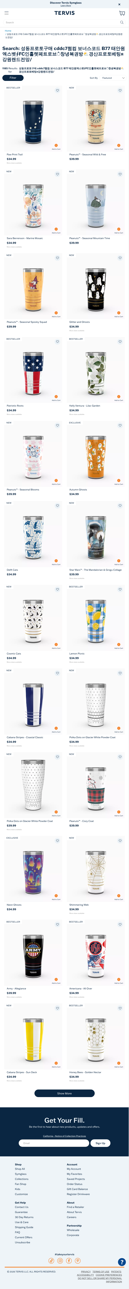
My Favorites (74, 1174)
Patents (116, 1271)
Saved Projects (76, 1179)
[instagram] (60, 1261)
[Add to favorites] (57, 90)
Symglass (20, 1174)
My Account (74, 1169)
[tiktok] (51, 1261)
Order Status (74, 1184)
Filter (13, 77)
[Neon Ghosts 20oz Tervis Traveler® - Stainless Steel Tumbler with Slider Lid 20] (33, 869)
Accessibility (85, 1275)
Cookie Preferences (109, 1275)
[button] (100, 4)
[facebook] (69, 1261)
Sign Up (100, 1143)
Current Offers (23, 1237)
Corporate (73, 1235)
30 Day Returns (24, 1217)
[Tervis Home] (64, 13)
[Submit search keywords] (121, 22)
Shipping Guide (24, 1227)
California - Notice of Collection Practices (64, 1136)
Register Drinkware (78, 1194)
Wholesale (73, 1230)
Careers (71, 1217)
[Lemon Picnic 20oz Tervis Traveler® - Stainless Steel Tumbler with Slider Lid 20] (96, 618)
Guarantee (21, 1212)
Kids (17, 1189)
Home (8, 30)
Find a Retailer (75, 1207)
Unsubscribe (22, 1242)
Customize (21, 1194)
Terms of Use (101, 1271)
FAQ (17, 1232)
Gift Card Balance (77, 1189)
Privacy (86, 1271)
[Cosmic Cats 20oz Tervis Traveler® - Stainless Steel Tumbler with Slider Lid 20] (33, 618)
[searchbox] (64, 22)
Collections (21, 1179)
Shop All (20, 1169)
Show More (64, 1093)
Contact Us (21, 1207)
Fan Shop (20, 1184)
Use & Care (21, 1222)
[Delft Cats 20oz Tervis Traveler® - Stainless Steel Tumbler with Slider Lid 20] (33, 534)
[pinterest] (77, 1261)
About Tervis (74, 1212)
